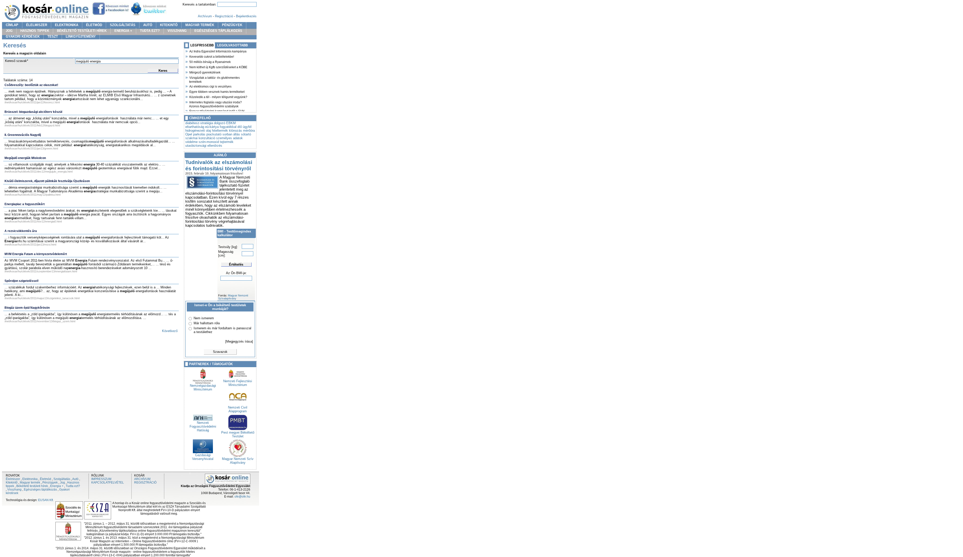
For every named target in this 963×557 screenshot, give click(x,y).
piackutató (213, 134)
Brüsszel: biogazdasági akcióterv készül (33, 112)
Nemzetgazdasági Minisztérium (203, 387)
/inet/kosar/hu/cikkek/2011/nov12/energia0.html (33, 221)
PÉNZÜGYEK (232, 25)
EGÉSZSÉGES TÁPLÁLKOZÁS (218, 31)
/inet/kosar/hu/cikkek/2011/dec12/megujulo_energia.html (38, 171)
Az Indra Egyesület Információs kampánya (218, 50)
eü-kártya (212, 127)
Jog (62, 482)
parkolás (199, 134)
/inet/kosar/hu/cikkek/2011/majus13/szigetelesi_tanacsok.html (42, 298)
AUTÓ (147, 25)
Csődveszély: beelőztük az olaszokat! (31, 85)
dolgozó (219, 123)
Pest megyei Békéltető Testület (237, 434)
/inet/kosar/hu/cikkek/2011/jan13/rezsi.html (30, 244)
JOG (9, 31)
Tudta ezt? (73, 486)
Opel (188, 134)
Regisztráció (224, 16)
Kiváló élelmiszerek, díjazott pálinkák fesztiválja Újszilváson (47, 181)
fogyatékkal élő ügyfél (236, 127)
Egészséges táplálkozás (40, 489)
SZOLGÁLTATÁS (122, 25)
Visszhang (14, 489)
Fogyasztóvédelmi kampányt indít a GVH (217, 110)
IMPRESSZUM (101, 479)
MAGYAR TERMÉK (199, 25)
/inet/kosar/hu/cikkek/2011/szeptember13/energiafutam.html (41, 271)
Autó (75, 479)
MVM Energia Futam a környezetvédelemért (36, 254)
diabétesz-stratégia (199, 123)
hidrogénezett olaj (198, 130)
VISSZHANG (177, 31)
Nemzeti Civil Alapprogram (237, 409)
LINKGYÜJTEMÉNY (81, 36)
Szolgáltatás (61, 479)
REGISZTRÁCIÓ (145, 482)
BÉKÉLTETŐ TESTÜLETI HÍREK (82, 31)
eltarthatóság (194, 127)
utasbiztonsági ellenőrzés (203, 145)
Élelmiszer (13, 479)
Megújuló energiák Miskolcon (25, 158)
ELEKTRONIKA (66, 25)
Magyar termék (30, 482)
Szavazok (220, 352)
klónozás (235, 130)
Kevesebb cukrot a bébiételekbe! (211, 56)
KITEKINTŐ (169, 25)
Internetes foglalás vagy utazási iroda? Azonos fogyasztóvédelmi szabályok (215, 103)
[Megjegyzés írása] (239, 341)
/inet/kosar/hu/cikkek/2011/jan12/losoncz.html (32, 102)
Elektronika (30, 479)
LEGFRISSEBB (202, 45)
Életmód (45, 479)
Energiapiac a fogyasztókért (25, 204)
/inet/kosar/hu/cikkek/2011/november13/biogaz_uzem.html (40, 321)
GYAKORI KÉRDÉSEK (23, 36)
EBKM (231, 123)
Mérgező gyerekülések (204, 71)
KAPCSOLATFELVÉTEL (107, 482)
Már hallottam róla (207, 323)
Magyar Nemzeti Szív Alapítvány (238, 460)
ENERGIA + (123, 31)
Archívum (205, 16)
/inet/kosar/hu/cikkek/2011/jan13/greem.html (31, 148)
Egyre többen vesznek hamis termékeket (217, 91)
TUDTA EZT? (150, 31)
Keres (162, 70)
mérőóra (249, 130)
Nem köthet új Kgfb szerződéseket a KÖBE (218, 66)
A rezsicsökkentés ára (21, 231)
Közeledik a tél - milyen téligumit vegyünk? (218, 96)
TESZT (52, 36)
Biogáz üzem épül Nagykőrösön (27, 307)
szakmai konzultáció (200, 138)
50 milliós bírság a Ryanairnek (210, 61)
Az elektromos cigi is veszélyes (210, 86)
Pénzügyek (50, 482)
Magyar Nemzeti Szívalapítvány (233, 297)
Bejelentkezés (246, 16)
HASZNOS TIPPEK (34, 31)
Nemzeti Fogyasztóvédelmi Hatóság (203, 426)
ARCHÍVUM (142, 479)
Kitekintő (12, 482)
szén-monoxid (209, 142)
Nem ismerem (204, 318)
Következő (170, 331)
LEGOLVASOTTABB (232, 45)
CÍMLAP (12, 25)
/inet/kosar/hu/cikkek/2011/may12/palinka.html (32, 194)
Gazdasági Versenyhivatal (202, 457)
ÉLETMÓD (94, 25)
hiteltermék (220, 130)
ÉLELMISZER (36, 25)
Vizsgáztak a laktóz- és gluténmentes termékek (214, 79)
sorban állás (231, 134)
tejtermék (226, 142)
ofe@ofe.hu (242, 496)
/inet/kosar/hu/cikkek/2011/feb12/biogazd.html (32, 125)
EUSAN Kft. (46, 500)
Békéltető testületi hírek (32, 486)
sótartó (246, 134)
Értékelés (236, 264)
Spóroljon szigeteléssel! (22, 281)
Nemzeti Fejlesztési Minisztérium (237, 383)
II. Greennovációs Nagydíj (23, 135)
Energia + (56, 486)
